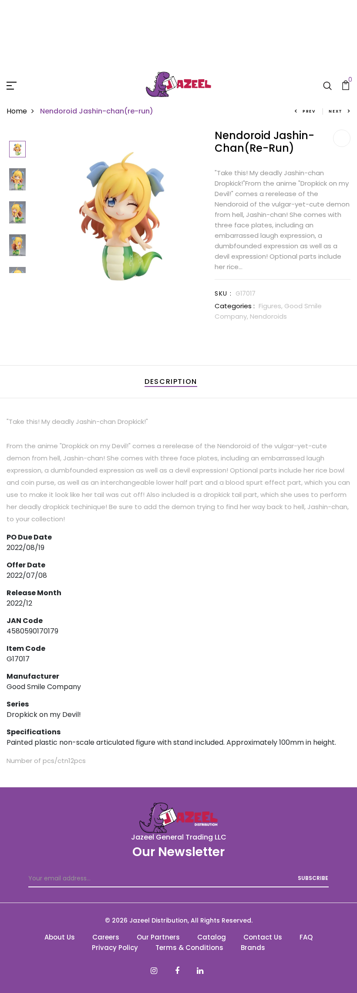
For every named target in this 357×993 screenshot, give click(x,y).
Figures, (271, 305)
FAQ (306, 937)
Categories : (235, 305)
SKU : (223, 293)
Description (171, 382)
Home (17, 111)
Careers (105, 937)
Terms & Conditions (189, 947)
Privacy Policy (115, 947)
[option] (17, 149)
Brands (253, 947)
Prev (309, 111)
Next (336, 111)
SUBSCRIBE (313, 878)
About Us (59, 937)
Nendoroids (268, 316)
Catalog (211, 937)
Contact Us (262, 937)
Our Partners (158, 937)
